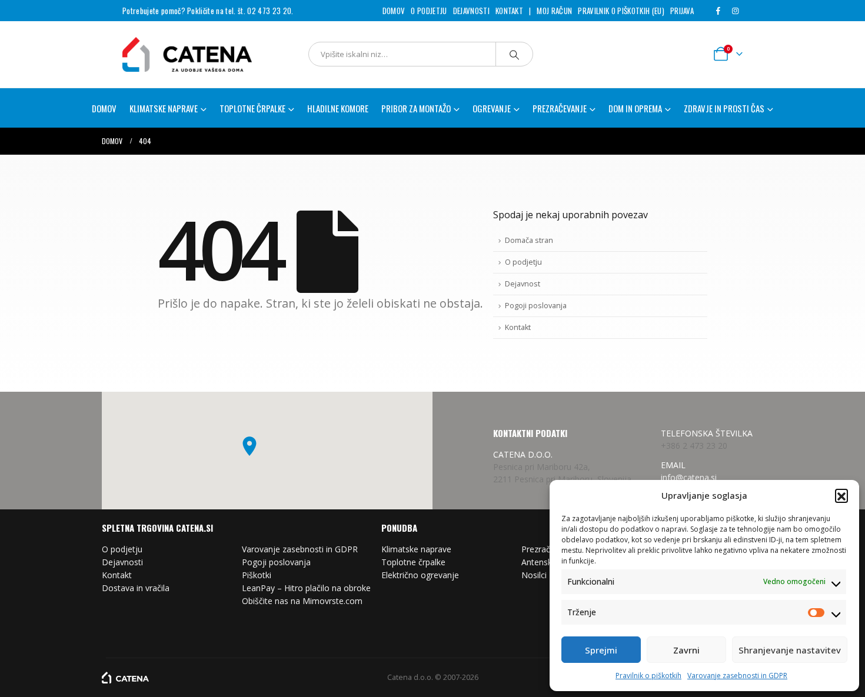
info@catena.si (689, 477)
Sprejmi (601, 650)
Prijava (682, 10)
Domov (393, 10)
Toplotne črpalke (413, 562)
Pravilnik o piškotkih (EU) (621, 10)
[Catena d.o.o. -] (125, 677)
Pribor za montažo (416, 108)
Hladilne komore (337, 108)
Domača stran (529, 240)
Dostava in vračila (135, 587)
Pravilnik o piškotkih (648, 676)
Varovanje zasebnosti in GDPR (737, 676)
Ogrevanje (492, 108)
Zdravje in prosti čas (724, 108)
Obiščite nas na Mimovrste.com (302, 600)
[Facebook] (718, 10)
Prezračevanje (548, 549)
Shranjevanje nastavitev (789, 650)
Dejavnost (522, 284)
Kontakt (509, 10)
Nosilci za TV (545, 575)
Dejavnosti (471, 10)
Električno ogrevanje (420, 575)
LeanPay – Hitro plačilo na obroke (306, 587)
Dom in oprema (635, 108)
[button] (841, 495)
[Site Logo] (172, 54)
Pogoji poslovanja (536, 306)
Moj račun (554, 10)
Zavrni (686, 650)
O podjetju (429, 10)
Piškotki (256, 575)
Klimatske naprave (416, 549)
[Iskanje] (514, 54)
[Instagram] (735, 10)
